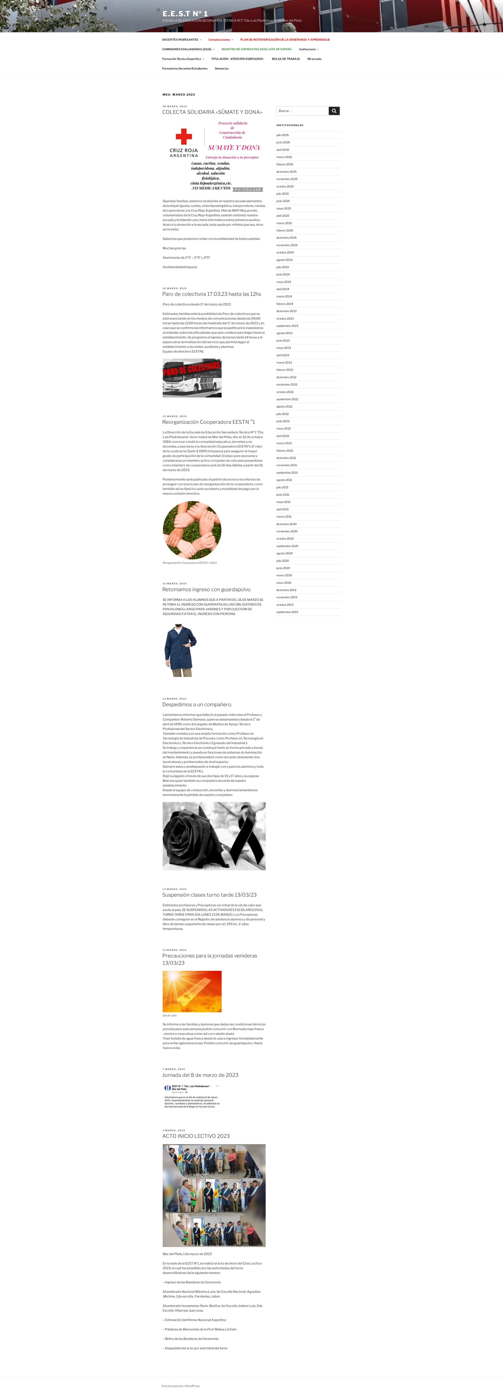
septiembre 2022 (287, 399)
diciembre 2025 (286, 171)
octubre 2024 (285, 252)
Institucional (307, 49)
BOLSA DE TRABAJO (286, 58)
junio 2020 (283, 568)
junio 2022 (283, 421)
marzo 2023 (284, 362)
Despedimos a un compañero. (197, 704)
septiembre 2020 (287, 546)
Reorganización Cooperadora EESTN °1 (208, 422)
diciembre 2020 (286, 524)
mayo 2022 (283, 428)
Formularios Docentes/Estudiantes (184, 68)
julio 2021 (282, 487)
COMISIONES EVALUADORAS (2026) (186, 49)
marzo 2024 (284, 296)
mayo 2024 (283, 281)
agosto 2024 (284, 259)
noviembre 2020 (287, 531)
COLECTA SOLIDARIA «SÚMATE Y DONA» (212, 112)
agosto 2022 (284, 406)
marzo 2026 (284, 157)
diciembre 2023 (286, 311)
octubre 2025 (285, 186)
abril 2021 (282, 509)
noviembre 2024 (286, 245)
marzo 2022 (284, 443)
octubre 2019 (285, 604)
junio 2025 (283, 201)
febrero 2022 (284, 450)
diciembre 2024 (286, 237)
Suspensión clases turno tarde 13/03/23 (209, 895)
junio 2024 (283, 274)
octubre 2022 (285, 392)
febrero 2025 (284, 230)
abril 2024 (282, 289)
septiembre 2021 (287, 472)
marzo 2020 (284, 575)
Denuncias (222, 68)
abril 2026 (282, 149)
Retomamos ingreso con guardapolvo (206, 589)
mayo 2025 (283, 208)
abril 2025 (282, 215)
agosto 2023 (284, 333)
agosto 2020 (284, 553)
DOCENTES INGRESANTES (180, 39)
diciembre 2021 (286, 458)
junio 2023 (283, 340)
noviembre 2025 (286, 179)
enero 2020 (283, 582)
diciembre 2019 (286, 590)
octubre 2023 (285, 318)
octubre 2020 (285, 538)
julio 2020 (282, 560)
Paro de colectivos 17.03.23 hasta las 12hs (211, 294)
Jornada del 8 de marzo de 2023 (200, 1075)
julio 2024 (282, 267)
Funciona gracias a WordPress (181, 1386)
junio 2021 (282, 494)
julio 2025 (282, 193)
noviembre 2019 (286, 597)
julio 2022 (282, 414)
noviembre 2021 (286, 465)
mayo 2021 (283, 501)
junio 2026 (283, 142)
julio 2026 (282, 135)
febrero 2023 (284, 369)
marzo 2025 (284, 223)
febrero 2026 (284, 164)
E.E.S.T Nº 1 (185, 13)
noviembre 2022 (286, 384)
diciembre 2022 (286, 377)
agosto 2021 (284, 479)
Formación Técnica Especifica (181, 58)
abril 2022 (282, 436)
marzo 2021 (284, 516)
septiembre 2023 (287, 325)
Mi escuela (314, 58)
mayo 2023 (283, 347)
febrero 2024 (284, 303)
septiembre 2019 (287, 612)
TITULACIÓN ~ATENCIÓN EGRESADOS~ (237, 58)
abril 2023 (282, 355)
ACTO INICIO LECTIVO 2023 (196, 1136)
